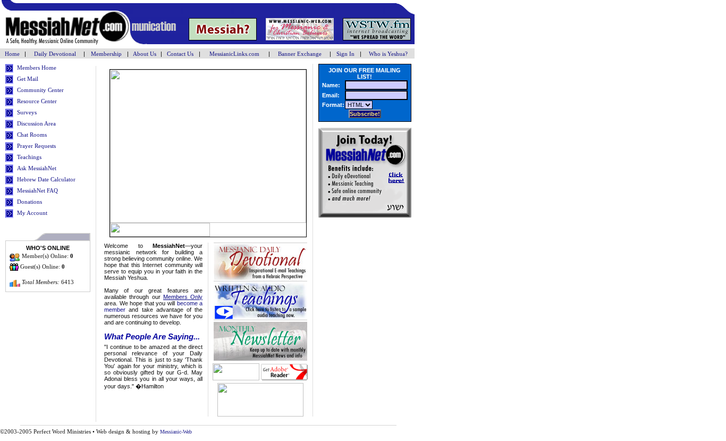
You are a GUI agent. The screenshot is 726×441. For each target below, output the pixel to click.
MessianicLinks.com (234, 54)
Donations (29, 201)
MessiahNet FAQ (37, 190)
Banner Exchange (300, 54)
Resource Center (37, 101)
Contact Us (180, 54)
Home (13, 54)
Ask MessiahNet (36, 168)
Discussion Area (36, 123)
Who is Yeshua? (388, 54)
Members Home (36, 67)
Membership (106, 54)
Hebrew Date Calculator (46, 179)
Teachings (29, 157)
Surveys (27, 112)
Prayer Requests (36, 146)
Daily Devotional (55, 54)
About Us (144, 54)
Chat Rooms (32, 134)
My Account (32, 213)
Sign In (345, 54)
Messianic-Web (176, 432)
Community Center (40, 90)
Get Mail (27, 79)
